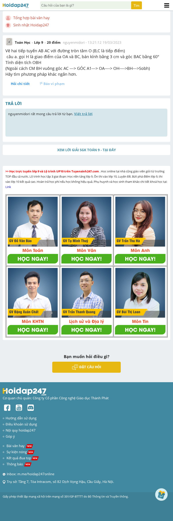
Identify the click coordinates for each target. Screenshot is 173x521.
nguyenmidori (74, 42)
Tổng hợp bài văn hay (31, 17)
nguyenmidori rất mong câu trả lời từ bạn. (50, 114)
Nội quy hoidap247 (21, 430)
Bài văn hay (19, 445)
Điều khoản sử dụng (21, 424)
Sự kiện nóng (20, 452)
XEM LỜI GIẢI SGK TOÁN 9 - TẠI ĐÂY (86, 150)
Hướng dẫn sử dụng (21, 418)
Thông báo (18, 464)
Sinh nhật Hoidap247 (31, 25)
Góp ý (10, 436)
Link (8, 187)
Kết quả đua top (22, 458)
